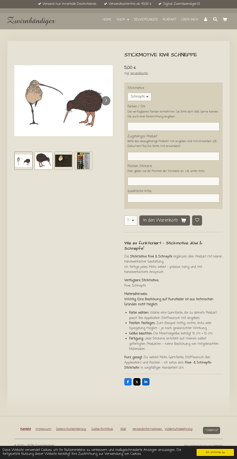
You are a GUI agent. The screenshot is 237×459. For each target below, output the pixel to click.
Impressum (43, 429)
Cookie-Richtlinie (102, 429)
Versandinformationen (147, 429)
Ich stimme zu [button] (215, 452)
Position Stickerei (140, 166)
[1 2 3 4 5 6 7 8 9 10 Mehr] (130, 220)
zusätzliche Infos (140, 191)
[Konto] (205, 19)
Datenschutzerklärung (71, 429)
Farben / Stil (136, 106)
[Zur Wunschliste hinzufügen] (197, 220)
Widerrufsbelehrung (178, 429)
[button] (23, 161)
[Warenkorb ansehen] (225, 19)
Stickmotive (136, 88)
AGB (123, 429)
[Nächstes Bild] (105, 100)
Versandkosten (139, 73)
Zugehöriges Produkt (142, 136)
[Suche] (215, 19)
